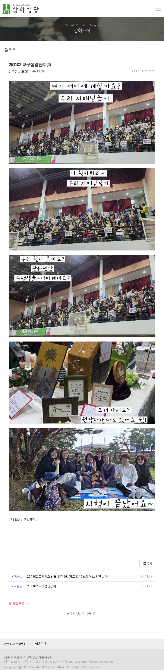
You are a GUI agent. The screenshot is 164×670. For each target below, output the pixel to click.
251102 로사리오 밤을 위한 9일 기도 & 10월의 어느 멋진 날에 (67, 577)
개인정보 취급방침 (15, 644)
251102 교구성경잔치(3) (43, 586)
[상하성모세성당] (22, 8)
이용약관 (40, 644)
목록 (149, 563)
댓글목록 (18, 603)
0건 (27, 72)
